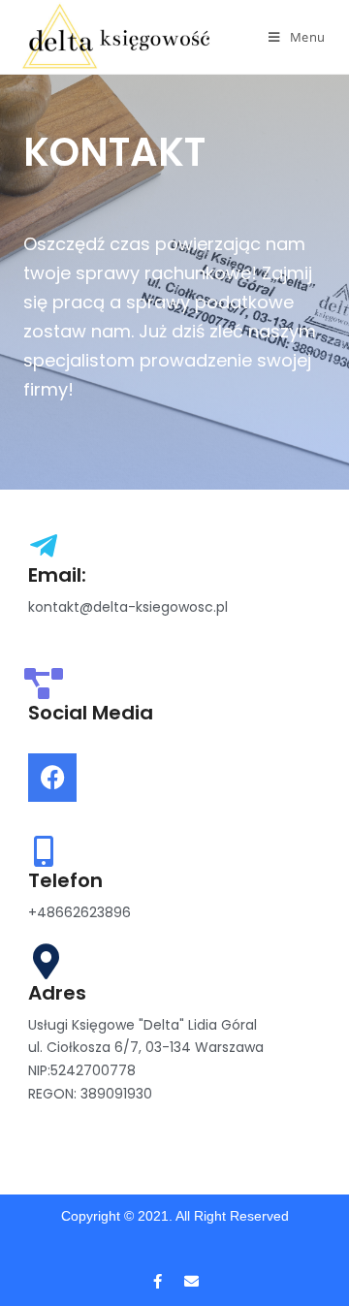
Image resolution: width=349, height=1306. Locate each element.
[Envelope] (191, 1281)
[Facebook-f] (158, 1281)
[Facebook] (52, 777)
